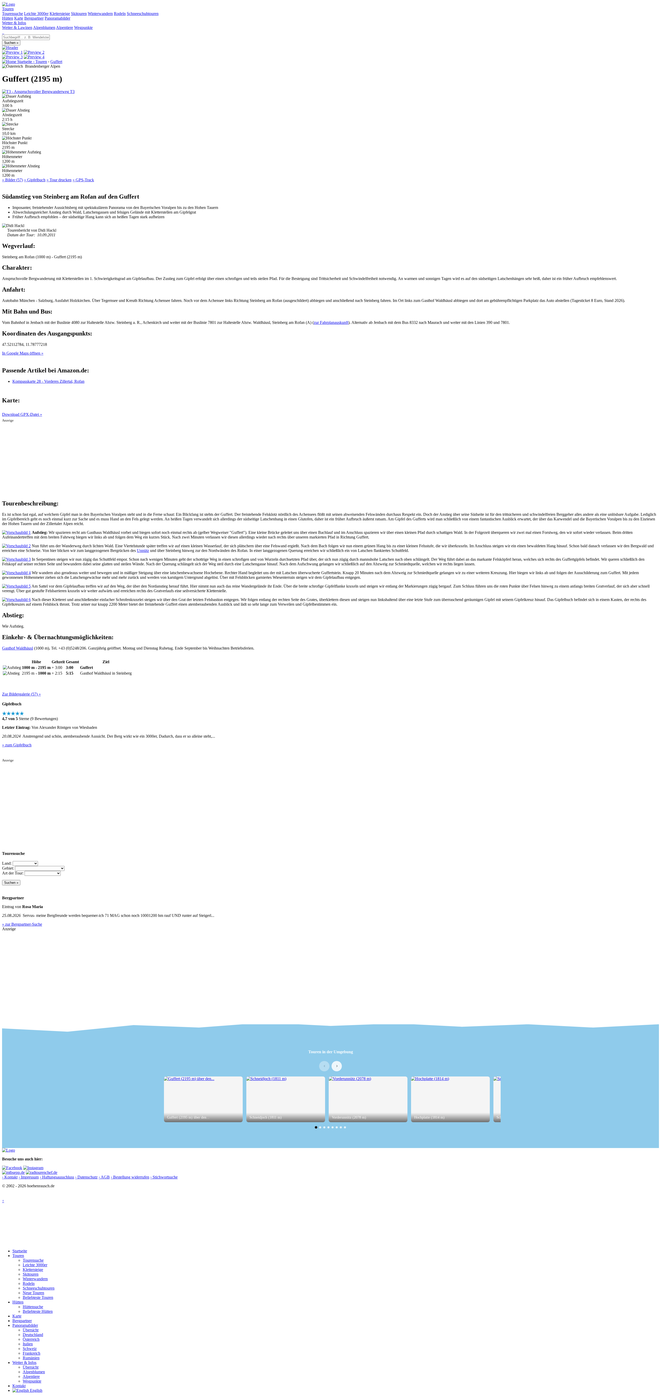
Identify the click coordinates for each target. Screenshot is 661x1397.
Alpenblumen (44, 27)
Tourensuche (12, 13)
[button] (316, 1127)
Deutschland (33, 1334)
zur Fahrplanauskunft (331, 322)
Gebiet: (8, 868)
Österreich (31, 1339)
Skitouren (79, 13)
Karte (18, 18)
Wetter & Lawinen (17, 27)
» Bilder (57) (12, 180)
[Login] (3, 32)
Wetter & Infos (14, 23)
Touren (8, 9)
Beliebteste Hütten (38, 1311)
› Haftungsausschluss (57, 1177)
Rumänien (31, 1358)
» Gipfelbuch (34, 180)
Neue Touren (33, 1293)
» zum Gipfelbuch (17, 745)
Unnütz (143, 550)
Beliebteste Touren (38, 1297)
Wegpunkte (83, 27)
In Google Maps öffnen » (22, 353)
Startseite (19, 1251)
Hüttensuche (33, 1307)
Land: (7, 863)
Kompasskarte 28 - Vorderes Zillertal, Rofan (48, 381)
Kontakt (19, 1386)
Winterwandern (100, 13)
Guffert (56, 61)
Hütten (7, 18)
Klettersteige (60, 13)
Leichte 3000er (36, 13)
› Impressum (29, 1177)
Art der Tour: (12, 873)
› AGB (104, 1177)
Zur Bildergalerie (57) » (21, 694)
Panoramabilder (57, 18)
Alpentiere (64, 27)
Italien (28, 1344)
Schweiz (30, 1348)
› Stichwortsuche (164, 1177)
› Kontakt (10, 1177)
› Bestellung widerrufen (130, 1177)
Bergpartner (34, 18)
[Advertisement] (330, 459)
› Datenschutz (86, 1177)
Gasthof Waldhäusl (17, 648)
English (35, 1390)
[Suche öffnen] (2, 32)
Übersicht (30, 1330)
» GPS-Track (83, 180)
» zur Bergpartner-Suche (22, 924)
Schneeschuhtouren (143, 13)
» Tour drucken (59, 180)
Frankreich (31, 1353)
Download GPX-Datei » (22, 414)
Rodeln (120, 13)
